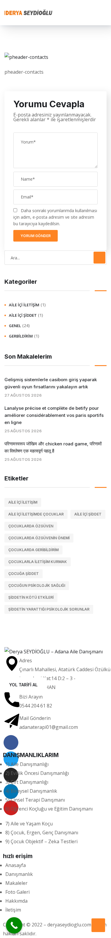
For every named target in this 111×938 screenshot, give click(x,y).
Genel (15, 325)
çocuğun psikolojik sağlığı (36, 585)
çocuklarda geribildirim (33, 550)
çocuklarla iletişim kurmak (37, 561)
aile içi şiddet (88, 514)
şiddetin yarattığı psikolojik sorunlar (48, 609)
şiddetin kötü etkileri (31, 597)
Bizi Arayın (31, 696)
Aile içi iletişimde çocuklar (36, 514)
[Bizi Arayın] (11, 699)
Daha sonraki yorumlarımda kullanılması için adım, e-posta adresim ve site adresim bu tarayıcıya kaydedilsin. (55, 217)
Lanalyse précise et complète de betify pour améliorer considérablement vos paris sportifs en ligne (54, 415)
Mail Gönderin (35, 718)
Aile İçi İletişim (24, 305)
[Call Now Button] (14, 925)
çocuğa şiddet (23, 573)
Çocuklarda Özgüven (30, 526)
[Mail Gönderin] (11, 721)
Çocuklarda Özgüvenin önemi (39, 538)
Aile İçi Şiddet (23, 315)
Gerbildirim (21, 336)
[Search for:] (55, 257)
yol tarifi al (23, 684)
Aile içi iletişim (22, 502)
